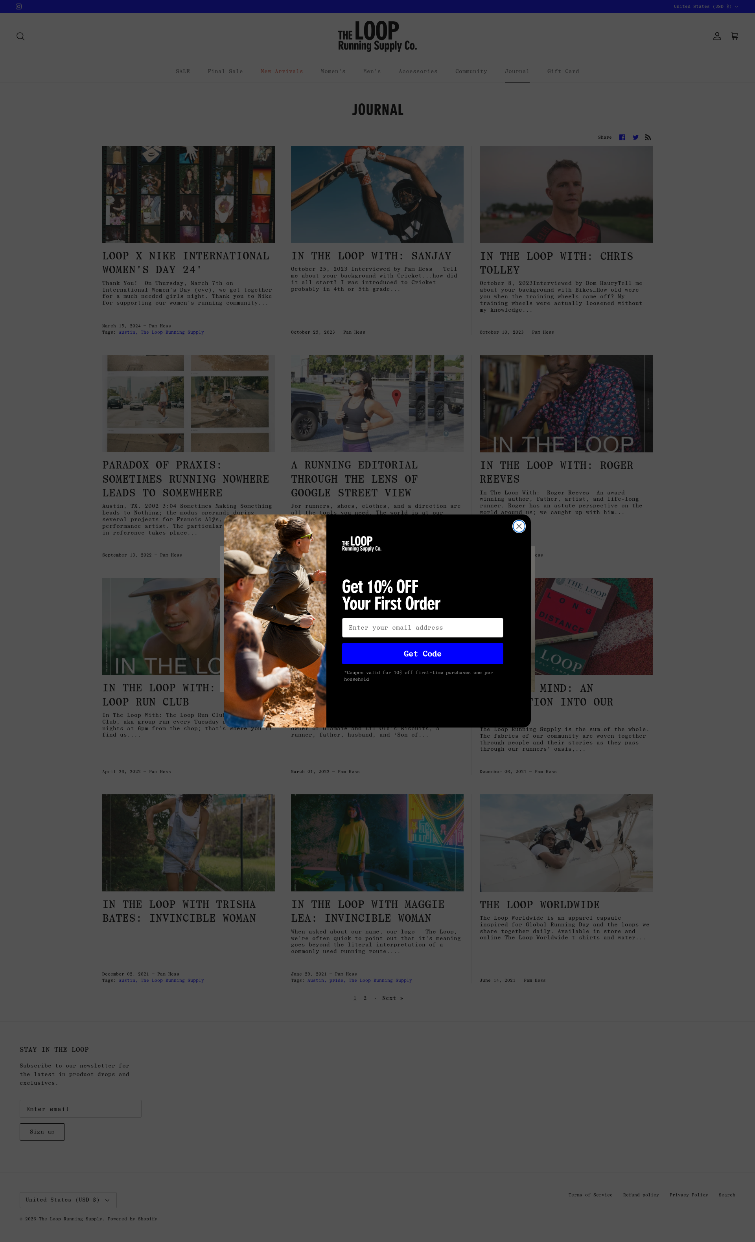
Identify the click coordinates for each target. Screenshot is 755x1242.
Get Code (423, 653)
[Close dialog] (519, 526)
